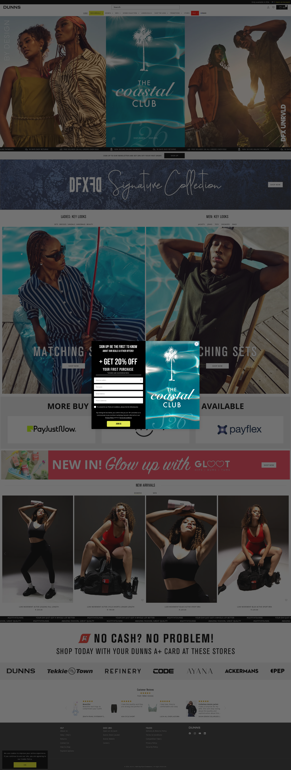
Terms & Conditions (125, 418)
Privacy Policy (109, 418)
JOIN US (118, 423)
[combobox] (118, 380)
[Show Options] (141, 380)
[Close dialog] (197, 344)
